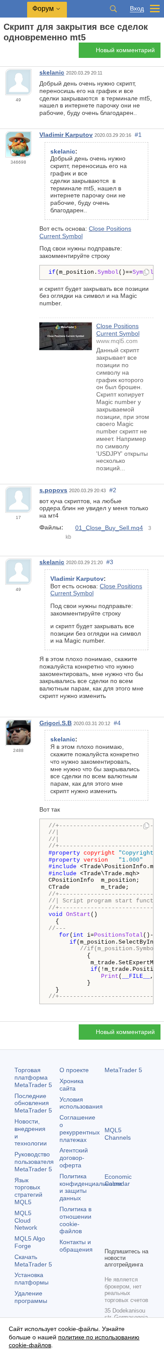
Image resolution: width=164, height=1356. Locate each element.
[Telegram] (124, 1225)
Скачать (33, 1260)
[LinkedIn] (124, 1239)
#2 (112, 490)
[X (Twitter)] (138, 1225)
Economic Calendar (118, 1180)
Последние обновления (33, 1103)
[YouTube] (110, 1239)
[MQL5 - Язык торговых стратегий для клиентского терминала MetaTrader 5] (13, 9)
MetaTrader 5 (123, 1069)
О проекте (74, 1069)
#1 (138, 134)
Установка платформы (31, 1278)
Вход (137, 8)
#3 (109, 561)
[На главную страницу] (6, 53)
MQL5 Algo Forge (29, 1242)
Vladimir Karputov (66, 134)
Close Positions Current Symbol (118, 329)
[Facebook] (110, 1225)
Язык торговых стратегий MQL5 (28, 1191)
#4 (117, 722)
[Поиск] (113, 9)
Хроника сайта (71, 1084)
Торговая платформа (33, 1077)
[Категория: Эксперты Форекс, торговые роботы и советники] (16, 52)
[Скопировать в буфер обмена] (146, 272)
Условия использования (81, 1103)
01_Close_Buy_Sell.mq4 (109, 527)
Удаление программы (30, 1297)
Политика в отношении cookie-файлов (75, 1220)
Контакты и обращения (76, 1245)
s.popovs (53, 490)
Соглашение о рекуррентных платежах (79, 1128)
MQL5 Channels (118, 1134)
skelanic (51, 72)
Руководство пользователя (34, 1162)
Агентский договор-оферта (73, 1158)
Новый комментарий (125, 50)
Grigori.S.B (55, 722)
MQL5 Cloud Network (25, 1220)
